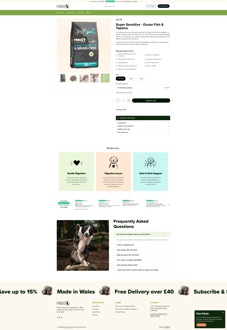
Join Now (201, 325)
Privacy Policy (120, 312)
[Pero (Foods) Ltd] (63, 6)
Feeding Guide (121, 109)
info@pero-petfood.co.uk (158, 314)
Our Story (95, 309)
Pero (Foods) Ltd (68, 327)
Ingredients (96, 312)
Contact (95, 315)
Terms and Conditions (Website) (126, 309)
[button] (164, 6)
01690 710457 (155, 316)
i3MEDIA (167, 327)
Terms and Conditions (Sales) (125, 306)
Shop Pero (95, 306)
